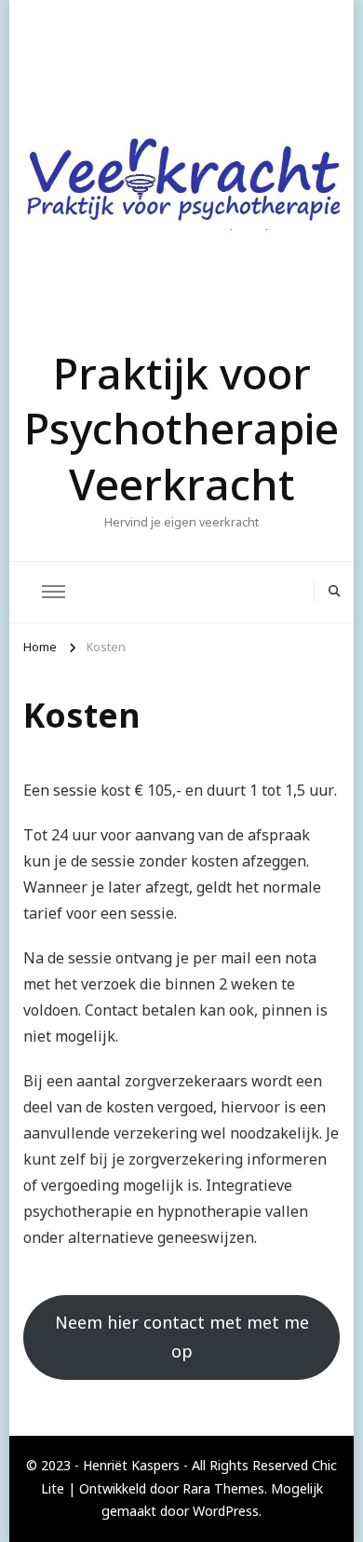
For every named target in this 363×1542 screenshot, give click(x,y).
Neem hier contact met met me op (182, 1337)
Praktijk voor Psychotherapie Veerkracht (181, 428)
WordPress (226, 1511)
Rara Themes (223, 1488)
